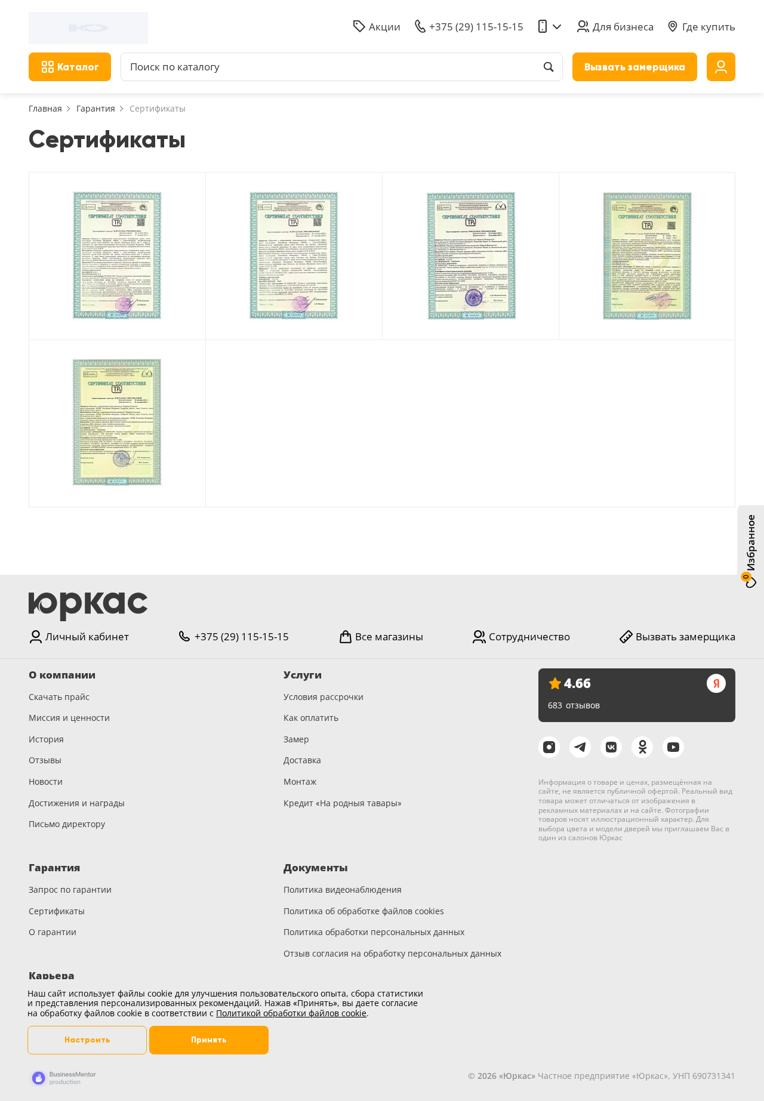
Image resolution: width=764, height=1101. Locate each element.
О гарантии (52, 931)
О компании (62, 674)
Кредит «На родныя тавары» (343, 803)
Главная (45, 108)
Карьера (52, 975)
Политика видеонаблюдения (343, 889)
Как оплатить (311, 717)
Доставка (302, 760)
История (46, 739)
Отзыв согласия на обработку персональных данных (392, 953)
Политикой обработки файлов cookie (291, 1013)
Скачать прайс (59, 696)
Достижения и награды (77, 803)
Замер (296, 739)
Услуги (303, 674)
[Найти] (548, 67)
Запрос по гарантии (70, 889)
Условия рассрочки (323, 696)
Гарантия (95, 108)
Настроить (87, 1039)
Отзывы (45, 760)
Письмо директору (67, 823)
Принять (209, 1039)
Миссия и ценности (69, 717)
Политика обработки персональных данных (374, 931)
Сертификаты (57, 911)
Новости (46, 781)
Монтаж (300, 781)
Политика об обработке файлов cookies (364, 911)
